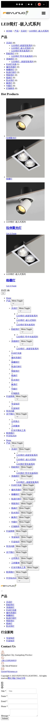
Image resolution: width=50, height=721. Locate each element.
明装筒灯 (10, 75)
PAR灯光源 (11, 64)
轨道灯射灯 (11, 72)
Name (4, 696)
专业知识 (10, 638)
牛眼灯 (9, 86)
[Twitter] (19, 4)
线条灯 (9, 78)
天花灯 (24, 31)
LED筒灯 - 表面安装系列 (22, 61)
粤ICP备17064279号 (16, 678)
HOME (9, 31)
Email (4, 701)
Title (3, 691)
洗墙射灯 (10, 59)
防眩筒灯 (10, 53)
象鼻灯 (9, 83)
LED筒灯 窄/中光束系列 (22, 56)
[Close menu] (3, 293)
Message (5, 716)
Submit (5, 718)
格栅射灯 (10, 70)
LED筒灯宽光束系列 (20, 51)
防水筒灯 (10, 80)
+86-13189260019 (8, 660)
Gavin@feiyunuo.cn (9, 671)
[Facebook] (17, 4)
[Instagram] (22, 4)
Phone (4, 706)
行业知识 (10, 641)
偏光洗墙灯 (11, 67)
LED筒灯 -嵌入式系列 (39, 31)
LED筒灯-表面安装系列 (21, 45)
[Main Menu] (43, 13)
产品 (16, 31)
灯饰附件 (10, 88)
